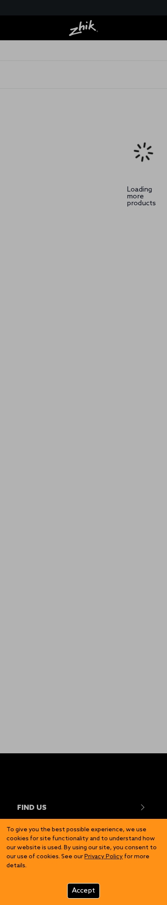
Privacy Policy (103, 856)
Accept (83, 891)
